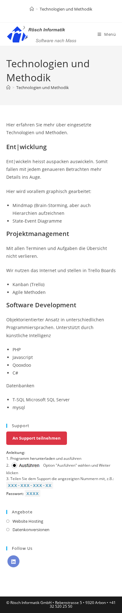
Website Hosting (28, 521)
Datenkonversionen (31, 529)
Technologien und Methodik (66, 9)
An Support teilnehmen (37, 438)
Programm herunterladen (32, 458)
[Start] (32, 9)
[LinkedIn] (13, 561)
